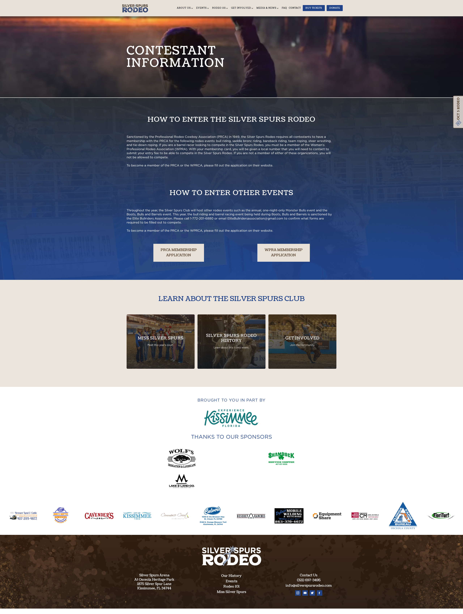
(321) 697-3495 (308, 580)
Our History (231, 575)
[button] (185, 8)
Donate (334, 8)
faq (284, 8)
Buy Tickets (313, 8)
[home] (136, 8)
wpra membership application (284, 253)
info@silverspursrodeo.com (309, 585)
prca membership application (179, 253)
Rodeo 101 (231, 586)
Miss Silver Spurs (231, 592)
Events (231, 581)
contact (295, 8)
